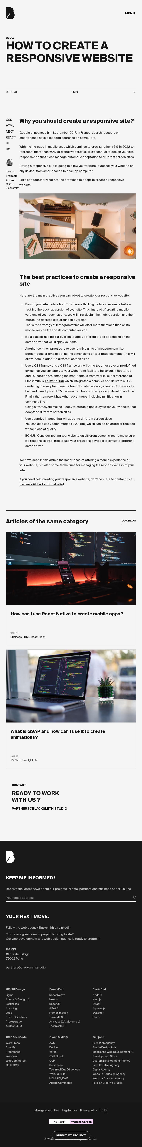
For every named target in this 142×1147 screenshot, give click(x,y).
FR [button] (101, 1110)
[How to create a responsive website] (9, 162)
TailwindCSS (54, 381)
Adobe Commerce (60, 1082)
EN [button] (105, 1110)
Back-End (99, 989)
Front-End (56, 989)
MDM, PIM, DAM (58, 1078)
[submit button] (134, 897)
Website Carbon (81, 1121)
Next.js (53, 999)
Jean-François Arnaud (11, 176)
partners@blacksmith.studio (41, 484)
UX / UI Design (15, 989)
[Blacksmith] (10, 13)
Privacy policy (88, 1110)
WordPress (13, 1043)
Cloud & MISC (58, 1037)
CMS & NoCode (16, 1037)
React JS (54, 1003)
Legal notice (69, 1110)
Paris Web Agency (104, 1043)
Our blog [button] (128, 520)
